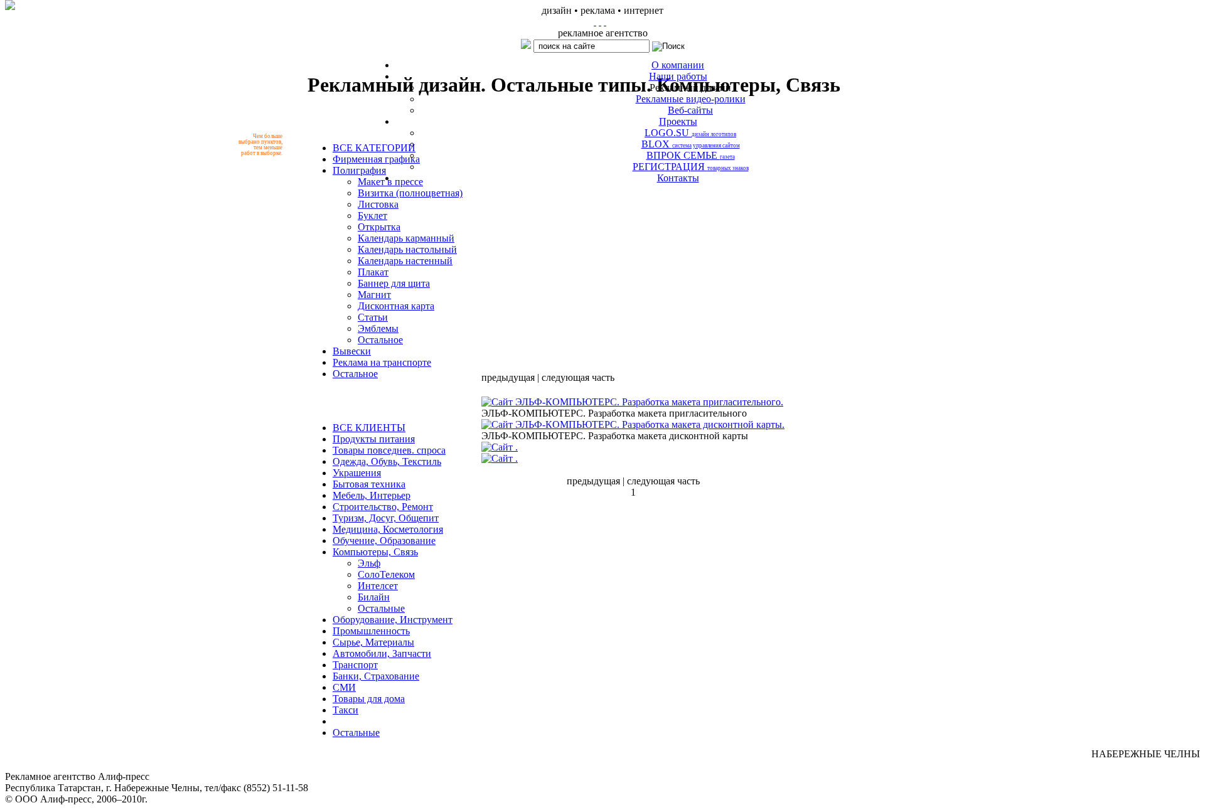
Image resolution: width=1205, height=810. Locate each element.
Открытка (379, 226)
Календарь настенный (405, 260)
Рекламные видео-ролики (691, 98)
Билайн (374, 597)
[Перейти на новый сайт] (10, 5)
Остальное (380, 339)
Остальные (381, 608)
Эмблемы (378, 328)
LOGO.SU (690, 132)
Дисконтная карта (396, 306)
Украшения (357, 472)
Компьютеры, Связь (375, 551)
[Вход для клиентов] (605, 21)
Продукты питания (374, 439)
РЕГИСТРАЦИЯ (691, 166)
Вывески (352, 351)
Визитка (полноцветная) (410, 193)
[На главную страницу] (595, 21)
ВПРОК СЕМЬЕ (690, 155)
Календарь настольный (407, 249)
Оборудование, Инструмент (393, 619)
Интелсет (378, 585)
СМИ (344, 687)
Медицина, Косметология (388, 529)
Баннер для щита (394, 283)
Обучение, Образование (384, 540)
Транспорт (355, 664)
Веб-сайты (690, 110)
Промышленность (371, 631)
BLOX (690, 144)
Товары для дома (369, 698)
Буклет (372, 215)
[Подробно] (632, 402)
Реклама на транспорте (382, 362)
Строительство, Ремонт (383, 506)
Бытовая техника (369, 484)
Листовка (378, 204)
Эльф (369, 563)
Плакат (373, 272)
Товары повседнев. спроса (389, 450)
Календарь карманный (406, 238)
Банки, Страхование (376, 676)
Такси (345, 710)
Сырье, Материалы (373, 642)
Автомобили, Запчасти (382, 653)
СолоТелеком (386, 574)
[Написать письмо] (600, 21)
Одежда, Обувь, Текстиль (387, 461)
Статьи (373, 317)
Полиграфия (359, 170)
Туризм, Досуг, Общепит (386, 518)
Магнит (374, 294)
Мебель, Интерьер (371, 495)
